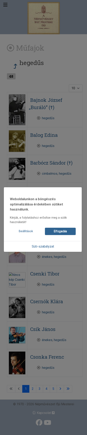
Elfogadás (60, 231)
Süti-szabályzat (43, 246)
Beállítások (26, 231)
